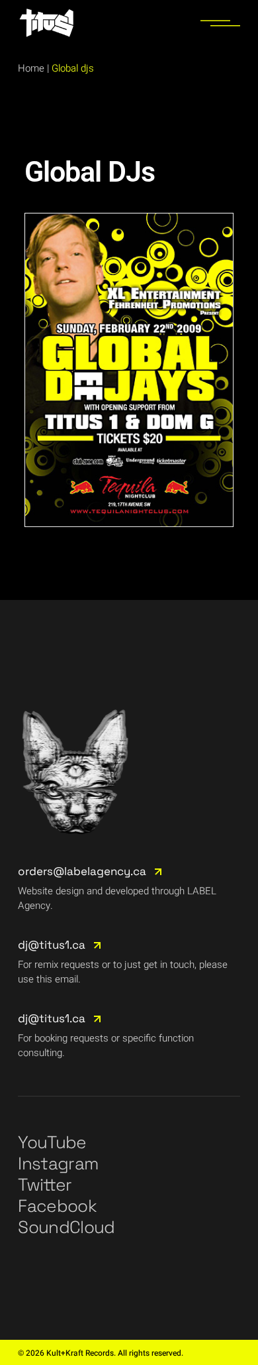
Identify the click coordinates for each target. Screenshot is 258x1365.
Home (31, 68)
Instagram (58, 1163)
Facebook (57, 1206)
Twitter (44, 1184)
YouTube (52, 1142)
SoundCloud (66, 1227)
